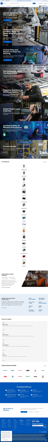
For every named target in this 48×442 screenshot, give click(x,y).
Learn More (4, 360)
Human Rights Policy (22, 424)
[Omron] (42, 370)
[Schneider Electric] (27, 376)
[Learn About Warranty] (11, 391)
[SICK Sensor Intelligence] (12, 370)
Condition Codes (16, 421)
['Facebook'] (41, 432)
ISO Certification (10, 426)
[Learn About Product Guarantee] (11, 396)
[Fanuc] (20, 376)
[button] (34, 279)
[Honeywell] (20, 370)
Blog (8, 427)
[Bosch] (42, 376)
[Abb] (5, 376)
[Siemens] (5, 370)
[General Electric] (12, 376)
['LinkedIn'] (44, 432)
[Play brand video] (35, 277)
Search (34, 3)
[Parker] (35, 376)
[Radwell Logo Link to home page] (4, 3)
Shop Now (8, 41)
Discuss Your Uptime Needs (6, 287)
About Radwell (9, 421)
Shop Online (27, 421)
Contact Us (3, 421)
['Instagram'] (43, 432)
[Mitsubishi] (35, 370)
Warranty (15, 428)
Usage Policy (15, 427)
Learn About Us (4, 307)
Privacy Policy (45, 427)
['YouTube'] (45, 432)
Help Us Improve (4, 427)
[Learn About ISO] (37, 391)
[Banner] (27, 370)
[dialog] (6, 436)
